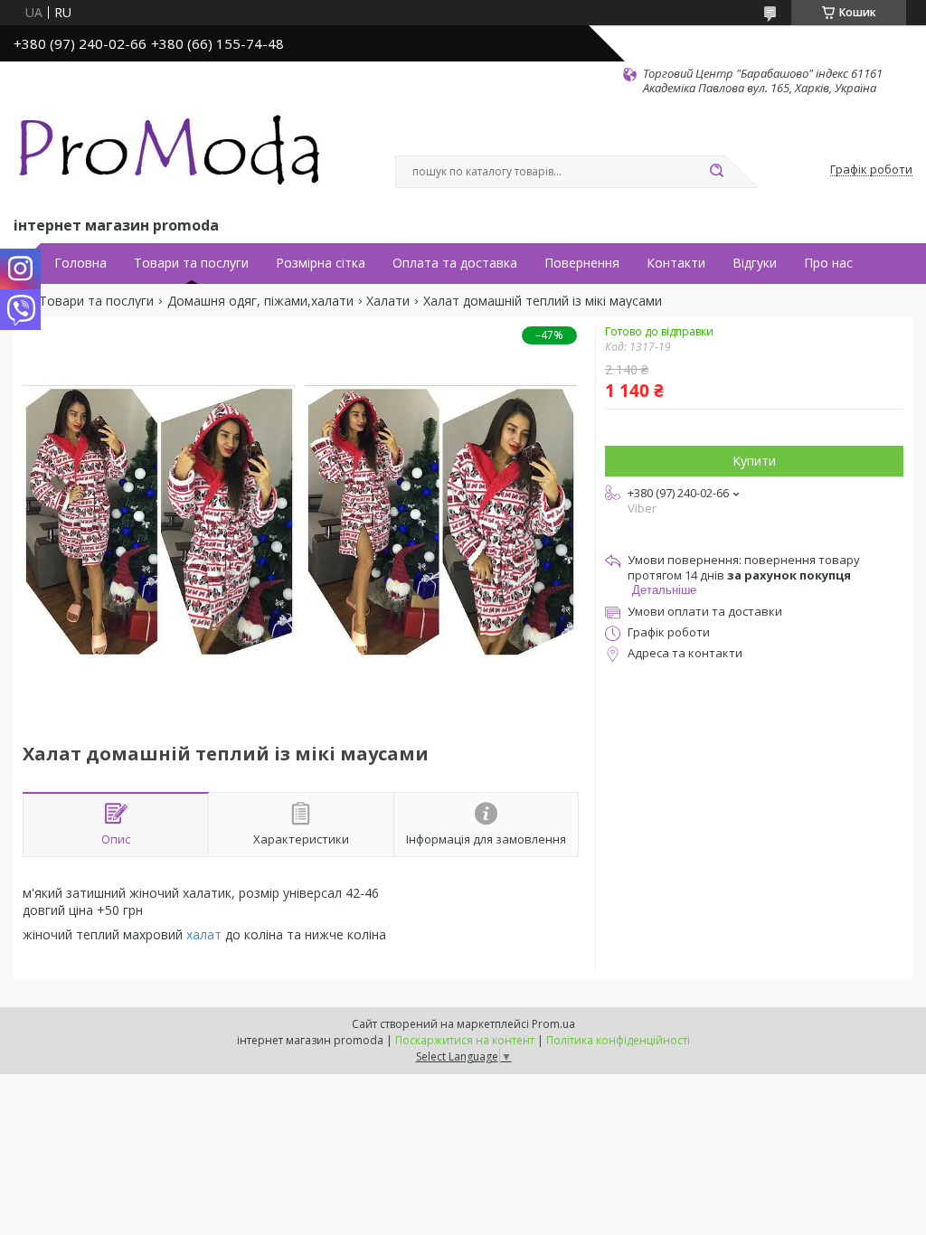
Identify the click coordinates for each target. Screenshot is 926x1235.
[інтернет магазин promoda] (172, 154)
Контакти (676, 263)
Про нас (828, 263)
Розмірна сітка (320, 263)
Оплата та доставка (454, 263)
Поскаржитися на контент (464, 1040)
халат (204, 934)
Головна (80, 263)
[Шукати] (716, 172)
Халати (388, 301)
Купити (754, 460)
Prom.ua (553, 1024)
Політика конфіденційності (618, 1040)
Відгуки (754, 263)
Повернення (581, 263)
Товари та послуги (191, 263)
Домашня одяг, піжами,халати (260, 301)
